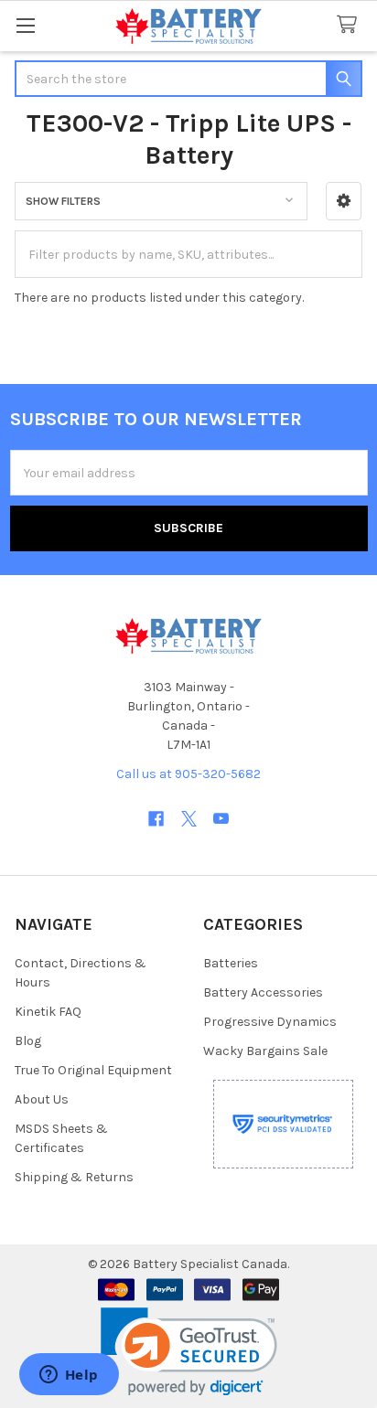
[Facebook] (156, 819)
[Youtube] (221, 819)
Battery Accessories (263, 992)
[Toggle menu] (25, 25)
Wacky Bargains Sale (265, 1051)
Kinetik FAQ (48, 1011)
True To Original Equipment (93, 1070)
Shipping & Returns (74, 1177)
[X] (189, 819)
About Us (42, 1099)
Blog (28, 1041)
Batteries (230, 963)
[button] (343, 201)
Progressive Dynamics (270, 1021)
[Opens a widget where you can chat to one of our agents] (68, 1376)
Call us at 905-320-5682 (188, 774)
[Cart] (350, 25)
